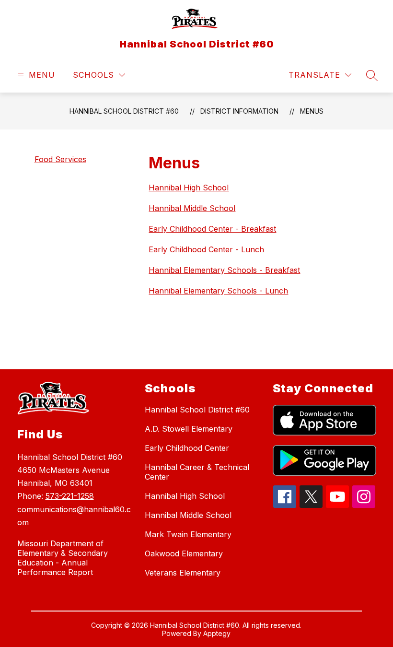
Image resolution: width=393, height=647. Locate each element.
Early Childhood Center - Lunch (206, 249)
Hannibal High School (189, 187)
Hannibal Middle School (192, 208)
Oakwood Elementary (184, 553)
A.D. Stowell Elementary (188, 429)
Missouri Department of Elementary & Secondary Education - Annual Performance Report (62, 558)
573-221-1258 (70, 496)
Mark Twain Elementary (188, 534)
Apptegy (217, 633)
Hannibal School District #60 (124, 111)
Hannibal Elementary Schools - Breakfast (224, 270)
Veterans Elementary (182, 572)
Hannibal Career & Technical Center (197, 472)
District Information (239, 111)
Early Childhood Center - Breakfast (212, 229)
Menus (312, 111)
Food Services (60, 159)
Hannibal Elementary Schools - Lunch (218, 290)
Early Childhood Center (187, 448)
